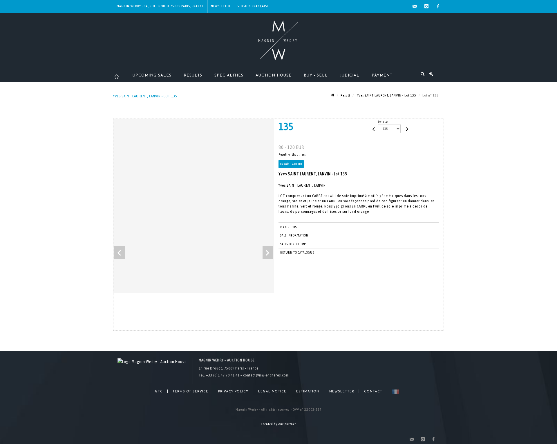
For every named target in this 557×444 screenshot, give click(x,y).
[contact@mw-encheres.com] (415, 6)
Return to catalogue (297, 252)
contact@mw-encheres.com (266, 375)
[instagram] (426, 6)
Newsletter (220, 6)
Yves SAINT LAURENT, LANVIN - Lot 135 (386, 95)
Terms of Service (190, 391)
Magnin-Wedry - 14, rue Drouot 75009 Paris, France (160, 6)
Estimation (307, 391)
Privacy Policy (233, 391)
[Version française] (394, 391)
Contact (373, 391)
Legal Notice (272, 391)
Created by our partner (278, 424)
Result (345, 95)
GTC (159, 391)
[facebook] (438, 6)
